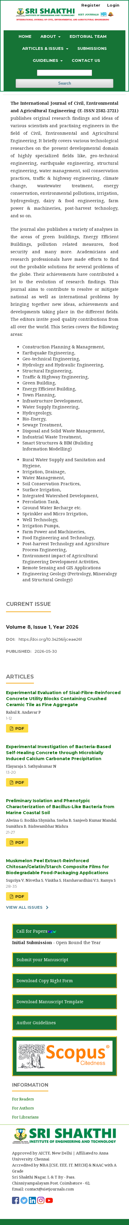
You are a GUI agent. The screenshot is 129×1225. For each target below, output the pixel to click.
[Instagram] (40, 1200)
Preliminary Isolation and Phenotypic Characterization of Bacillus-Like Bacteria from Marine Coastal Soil (60, 806)
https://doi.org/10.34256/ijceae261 (50, 639)
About (48, 36)
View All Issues (24, 907)
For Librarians (25, 1117)
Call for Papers (31, 931)
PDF (19, 728)
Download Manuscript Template (49, 1001)
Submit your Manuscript (42, 959)
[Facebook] (15, 1200)
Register (90, 5)
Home (25, 36)
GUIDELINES (46, 60)
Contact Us (86, 60)
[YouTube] (49, 1200)
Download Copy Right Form (44, 980)
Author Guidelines (36, 1022)
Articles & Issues (43, 48)
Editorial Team (88, 36)
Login (113, 5)
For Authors (23, 1108)
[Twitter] (24, 1200)
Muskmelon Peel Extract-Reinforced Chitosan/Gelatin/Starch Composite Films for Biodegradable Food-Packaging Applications (57, 866)
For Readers (23, 1099)
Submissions (92, 48)
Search (64, 83)
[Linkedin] (32, 1200)
